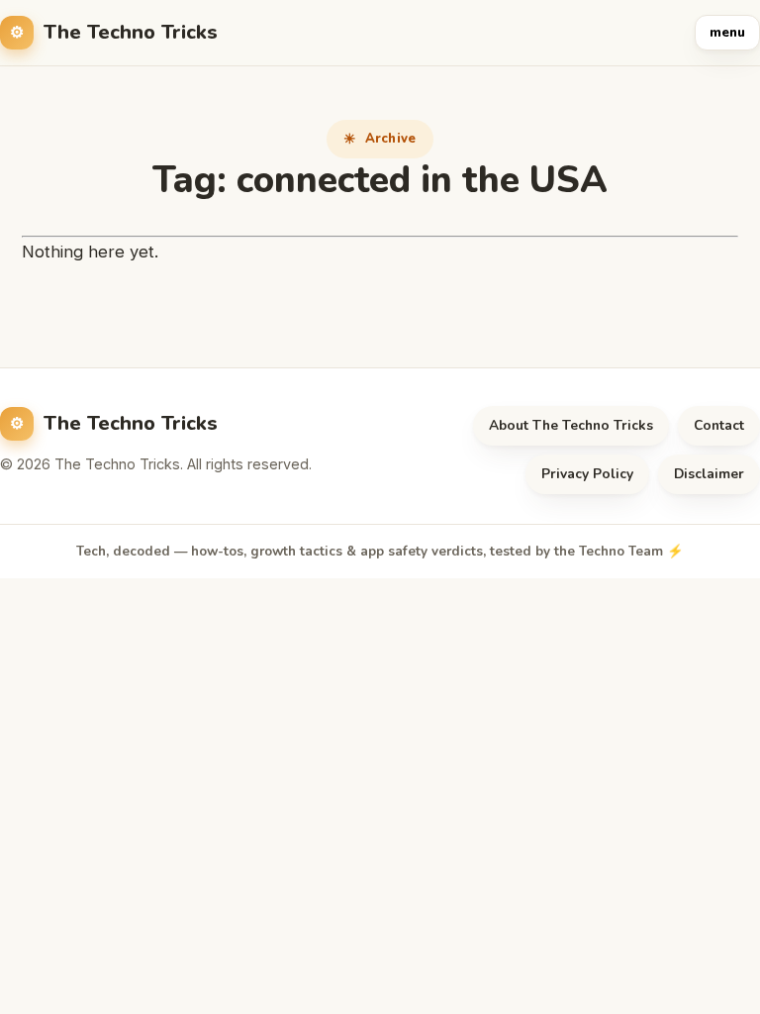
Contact (719, 425)
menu (727, 33)
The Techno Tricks (131, 32)
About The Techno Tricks (571, 425)
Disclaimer (709, 473)
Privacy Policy (587, 473)
